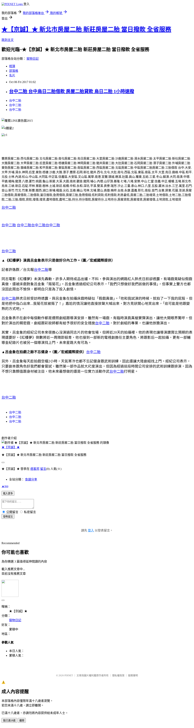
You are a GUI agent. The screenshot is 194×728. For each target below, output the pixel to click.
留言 (43, 468)
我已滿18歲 (9, 720)
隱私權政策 (118, 675)
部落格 (13, 70)
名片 (12, 75)
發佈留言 (8, 516)
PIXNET (68, 675)
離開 (21, 720)
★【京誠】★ (11, 447)
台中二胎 (15, 100)
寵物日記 (33, 58)
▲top (5, 486)
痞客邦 (34, 468)
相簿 (12, 66)
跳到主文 (8, 40)
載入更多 (8, 493)
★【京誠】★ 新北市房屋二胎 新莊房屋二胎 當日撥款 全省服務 (86, 29)
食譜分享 (31, 479)
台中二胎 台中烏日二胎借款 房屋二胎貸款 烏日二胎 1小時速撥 (71, 91)
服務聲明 (133, 675)
